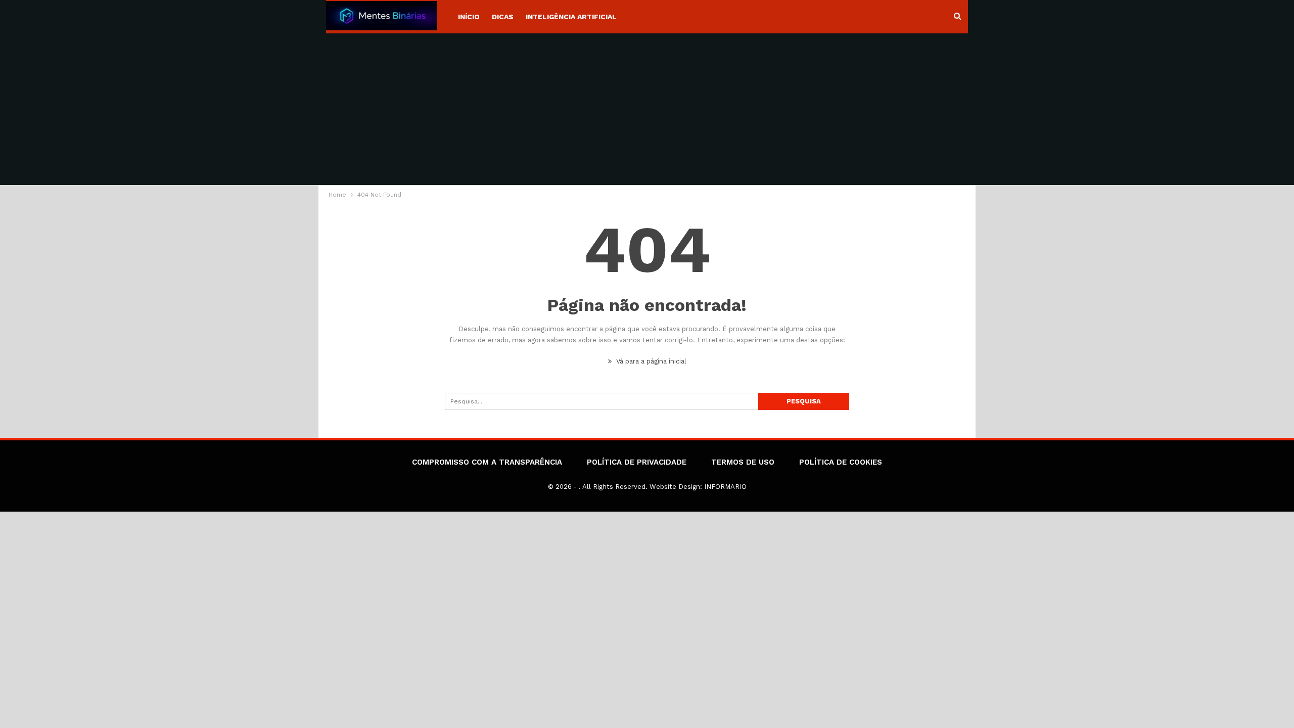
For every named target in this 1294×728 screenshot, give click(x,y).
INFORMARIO (725, 486)
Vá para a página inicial (650, 361)
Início (469, 17)
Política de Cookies (840, 462)
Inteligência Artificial (571, 17)
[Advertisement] (647, 109)
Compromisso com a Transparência (487, 462)
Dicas (503, 17)
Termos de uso (742, 462)
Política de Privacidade (636, 462)
